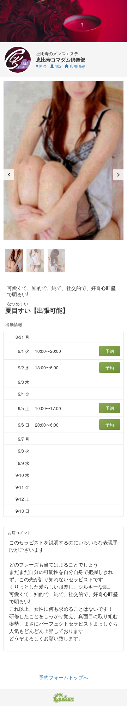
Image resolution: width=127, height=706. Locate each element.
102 (57, 66)
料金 (41, 66)
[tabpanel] (63, 160)
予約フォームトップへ (63, 677)
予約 (109, 351)
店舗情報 (76, 66)
